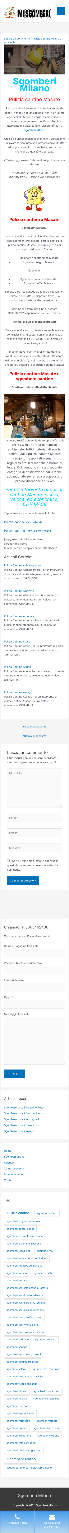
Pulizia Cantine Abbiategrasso (22, 565)
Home (7, 1150)
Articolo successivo (34, 735)
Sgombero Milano (21, 1459)
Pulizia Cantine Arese (17, 641)
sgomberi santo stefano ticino (24, 1317)
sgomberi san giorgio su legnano (26, 1302)
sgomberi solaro (16, 1369)
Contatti (9, 1180)
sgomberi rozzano (17, 1280)
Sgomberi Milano (34, 130)
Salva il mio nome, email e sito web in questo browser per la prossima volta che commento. (32, 865)
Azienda (9, 1162)
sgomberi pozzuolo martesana (25, 1236)
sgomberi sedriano (18, 1339)
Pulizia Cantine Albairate (19, 590)
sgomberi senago (17, 1346)
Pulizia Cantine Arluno (17, 666)
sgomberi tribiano (17, 1391)
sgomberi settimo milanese (23, 1361)
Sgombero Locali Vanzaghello (22, 1119)
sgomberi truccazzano (47, 1391)
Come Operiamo (14, 1168)
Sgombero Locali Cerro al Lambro (24, 1113)
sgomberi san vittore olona (23, 1324)
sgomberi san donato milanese (25, 1295)
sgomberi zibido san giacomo (24, 1450)
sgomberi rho (45, 1250)
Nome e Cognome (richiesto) (21, 946)
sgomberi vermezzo (18, 1420)
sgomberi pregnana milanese (24, 1243)
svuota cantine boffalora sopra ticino (29, 1467)
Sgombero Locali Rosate (19, 1131)
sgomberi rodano (17, 1273)
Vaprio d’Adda (23, 522)
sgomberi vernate (47, 1420)
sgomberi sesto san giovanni (24, 1354)
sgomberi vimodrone (19, 1435)
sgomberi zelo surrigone (21, 1442)
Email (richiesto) (14, 980)
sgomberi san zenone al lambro (25, 1332)
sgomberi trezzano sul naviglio (25, 1376)
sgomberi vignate (17, 1428)
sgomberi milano (47, 1213)
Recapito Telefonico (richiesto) (23, 963)
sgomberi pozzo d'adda (20, 1228)
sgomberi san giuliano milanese (25, 1309)
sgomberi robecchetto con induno (27, 1258)
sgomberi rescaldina (18, 1250)
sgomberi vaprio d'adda (20, 1413)
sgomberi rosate (43, 1273)
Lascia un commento (17, 38)
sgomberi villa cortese (47, 1428)
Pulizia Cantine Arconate (19, 616)
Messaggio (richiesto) (17, 1014)
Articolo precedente (34, 726)
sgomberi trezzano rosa (46, 1369)
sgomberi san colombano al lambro (27, 1287)
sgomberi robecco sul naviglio (24, 1265)
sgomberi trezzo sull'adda (22, 1383)
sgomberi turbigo (17, 1398)
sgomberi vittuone (48, 1435)
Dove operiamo (13, 1174)
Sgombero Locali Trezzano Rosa (24, 1107)
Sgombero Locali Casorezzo (21, 1125)
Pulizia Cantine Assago (18, 692)
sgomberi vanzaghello (46, 1398)
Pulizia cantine (18, 1213)
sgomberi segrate (45, 1339)
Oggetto (9, 997)
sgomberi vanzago (17, 1406)
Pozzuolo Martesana (27, 530)
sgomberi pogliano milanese (23, 1221)
